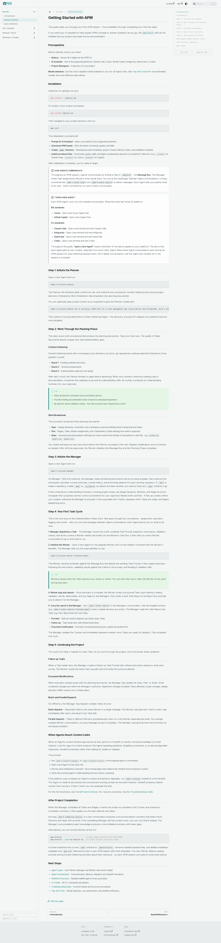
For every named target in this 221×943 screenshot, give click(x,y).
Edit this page (57, 901)
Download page (201, 52)
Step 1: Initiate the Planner (189, 19)
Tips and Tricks (139, 71)
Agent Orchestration (60, 874)
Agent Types (57, 870)
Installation (182, 15)
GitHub (169, 4)
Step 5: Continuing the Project (190, 35)
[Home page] (49, 12)
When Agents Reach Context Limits (191, 39)
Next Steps (181, 46)
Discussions (110, 935)
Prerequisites (182, 12)
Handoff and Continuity (86, 792)
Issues (107, 931)
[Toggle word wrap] (161, 309)
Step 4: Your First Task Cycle (190, 32)
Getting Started (89, 935)
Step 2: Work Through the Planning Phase (191, 24)
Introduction (87, 931)
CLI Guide (55, 882)
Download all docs (10, 919)
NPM (178, 4)
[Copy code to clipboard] (166, 98)
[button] (19, 12)
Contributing (130, 931)
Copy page (184, 52)
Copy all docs (8, 915)
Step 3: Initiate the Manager (189, 28)
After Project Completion (187, 42)
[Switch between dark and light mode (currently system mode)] (186, 4)
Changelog (129, 935)
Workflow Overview (60, 878)
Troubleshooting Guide (142, 792)
